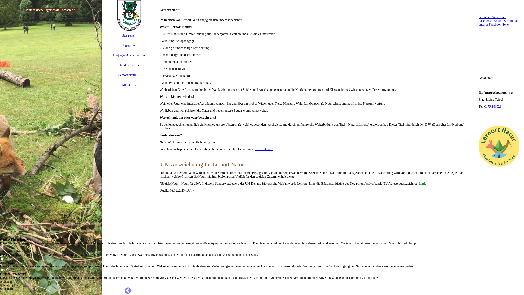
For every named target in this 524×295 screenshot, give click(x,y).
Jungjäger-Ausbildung (127, 55)
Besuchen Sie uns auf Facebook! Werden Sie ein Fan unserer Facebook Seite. (498, 20)
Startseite (128, 35)
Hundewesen (127, 65)
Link (422, 183)
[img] (51, 147)
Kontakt (127, 84)
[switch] (2, 247)
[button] (208, 281)
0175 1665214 (264, 149)
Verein (127, 45)
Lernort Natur (127, 75)
